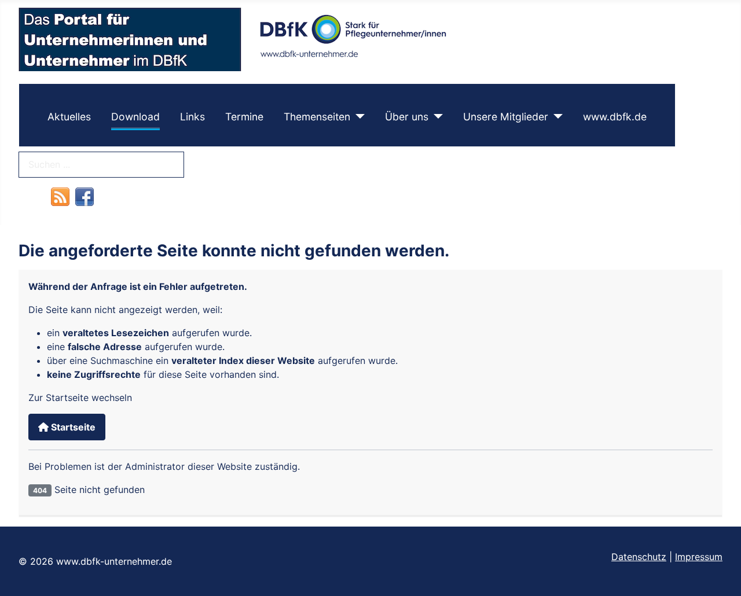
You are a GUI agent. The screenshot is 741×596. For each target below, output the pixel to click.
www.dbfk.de (615, 117)
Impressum (698, 556)
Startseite (72, 427)
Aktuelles (69, 117)
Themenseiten (317, 117)
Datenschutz (638, 556)
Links (192, 117)
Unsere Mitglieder (505, 117)
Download (135, 117)
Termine (244, 117)
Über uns (406, 117)
